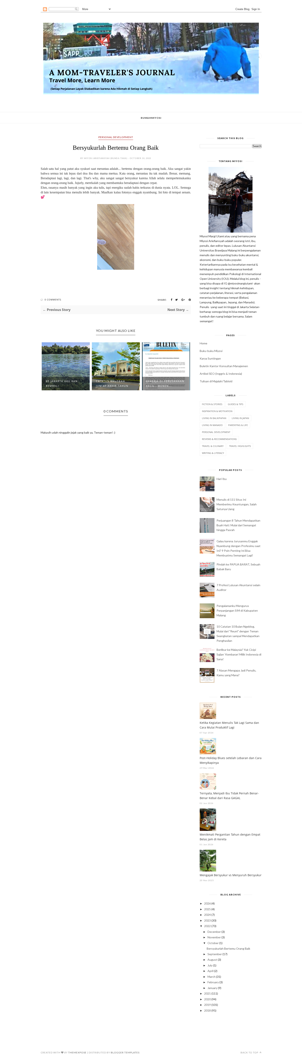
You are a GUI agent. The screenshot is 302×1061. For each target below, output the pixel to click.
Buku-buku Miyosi (211, 351)
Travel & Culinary (213, 446)
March (211, 976)
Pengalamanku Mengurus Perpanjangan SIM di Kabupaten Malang (237, 610)
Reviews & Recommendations (219, 439)
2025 (207, 909)
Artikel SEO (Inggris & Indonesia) (221, 373)
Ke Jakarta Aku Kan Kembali (62, 383)
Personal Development (115, 137)
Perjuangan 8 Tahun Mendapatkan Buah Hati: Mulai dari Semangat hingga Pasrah (238, 525)
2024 (207, 914)
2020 (207, 999)
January (212, 988)
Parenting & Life (238, 425)
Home (203, 343)
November (214, 937)
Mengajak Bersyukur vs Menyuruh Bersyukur (231, 875)
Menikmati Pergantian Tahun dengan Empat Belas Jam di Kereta (230, 837)
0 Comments (53, 299)
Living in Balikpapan (214, 418)
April (210, 971)
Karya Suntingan (210, 358)
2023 (207, 920)
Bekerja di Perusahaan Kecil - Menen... (165, 383)
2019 (207, 1004)
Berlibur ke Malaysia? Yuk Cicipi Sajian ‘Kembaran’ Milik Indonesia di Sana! (239, 654)
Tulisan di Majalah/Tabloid (216, 381)
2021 (207, 993)
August (212, 959)
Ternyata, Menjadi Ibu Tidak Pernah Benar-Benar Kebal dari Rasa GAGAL (229, 795)
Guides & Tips (235, 404)
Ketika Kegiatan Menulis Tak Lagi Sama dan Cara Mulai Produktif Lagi (229, 725)
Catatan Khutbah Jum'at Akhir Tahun (112, 383)
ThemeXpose (77, 1052)
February (213, 982)
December (214, 931)
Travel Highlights (240, 446)
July (209, 965)
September (214, 954)
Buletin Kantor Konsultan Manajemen (224, 366)
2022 (207, 926)
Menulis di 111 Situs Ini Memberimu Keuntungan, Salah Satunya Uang (237, 504)
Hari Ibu (222, 479)
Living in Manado (212, 425)
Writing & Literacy (213, 453)
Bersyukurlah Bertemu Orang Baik (228, 948)
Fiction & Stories (212, 404)
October (213, 943)
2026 (207, 903)
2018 (207, 1010)
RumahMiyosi (151, 117)
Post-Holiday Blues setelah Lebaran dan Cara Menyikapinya (231, 760)
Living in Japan (240, 418)
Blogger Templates (125, 1052)
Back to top (250, 1052)
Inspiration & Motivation (217, 411)
